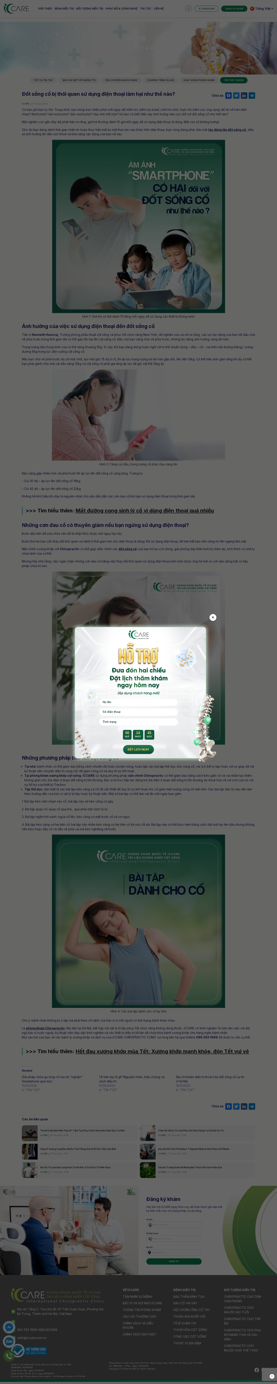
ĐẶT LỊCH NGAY (138, 749)
